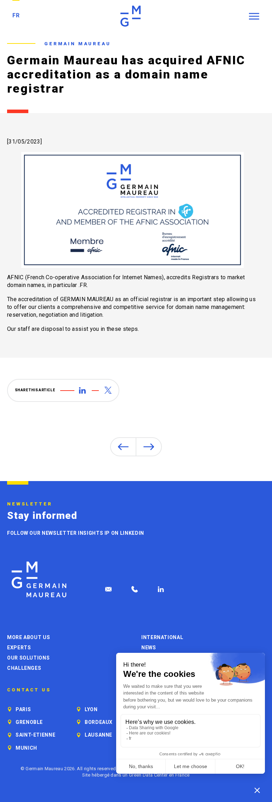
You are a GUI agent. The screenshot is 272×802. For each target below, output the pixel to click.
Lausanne (98, 735)
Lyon (91, 709)
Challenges (24, 668)
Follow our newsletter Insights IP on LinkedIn (75, 533)
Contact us (29, 689)
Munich (26, 748)
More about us (28, 637)
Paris (23, 709)
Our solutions (28, 658)
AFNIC (15, 277)
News (148, 647)
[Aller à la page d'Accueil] (39, 579)
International (162, 637)
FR (15, 15)
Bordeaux (99, 722)
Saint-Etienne (35, 735)
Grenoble (29, 722)
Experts (19, 647)
